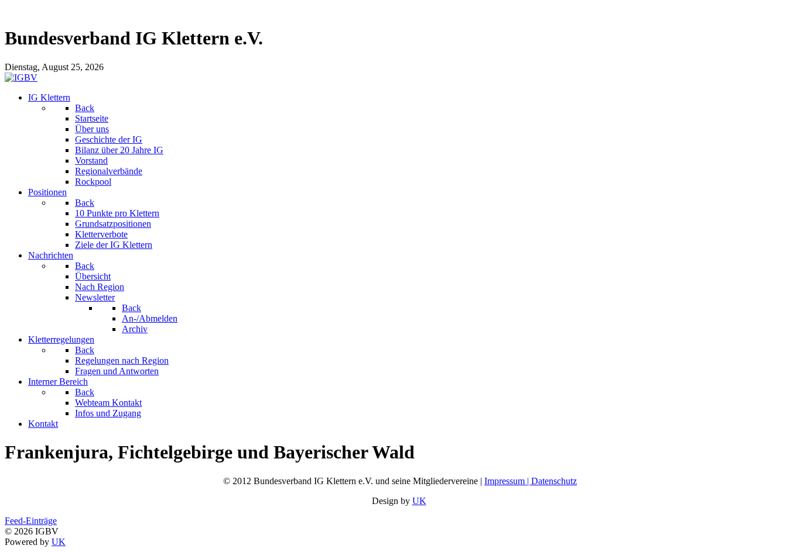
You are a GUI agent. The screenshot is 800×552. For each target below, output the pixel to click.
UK (419, 501)
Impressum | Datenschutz (530, 481)
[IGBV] (21, 77)
